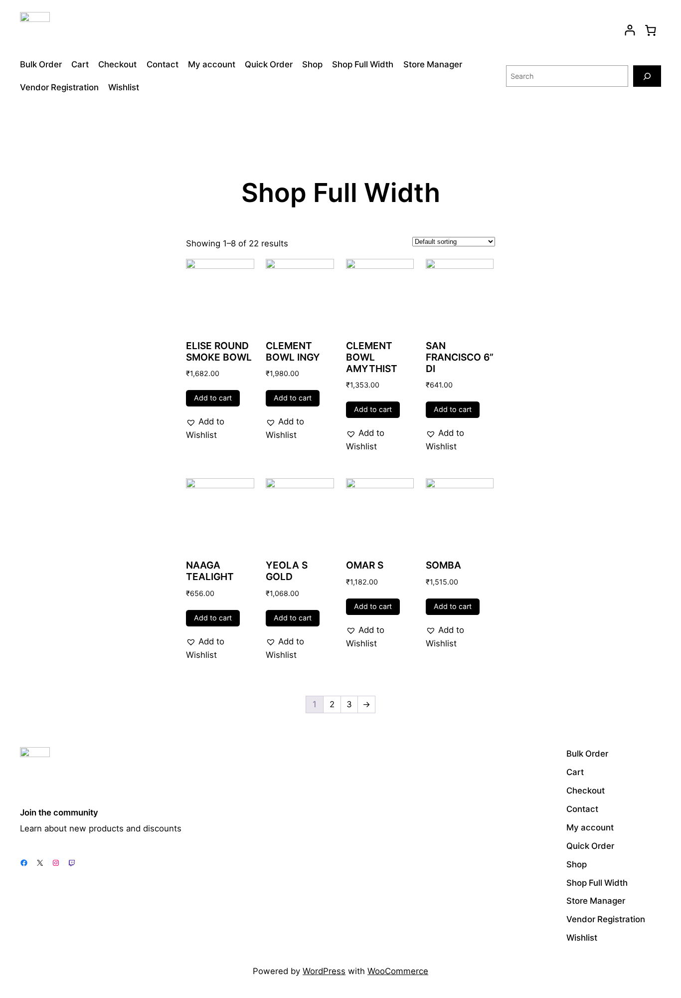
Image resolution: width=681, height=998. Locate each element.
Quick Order (269, 64)
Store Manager (432, 64)
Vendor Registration (59, 87)
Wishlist (123, 87)
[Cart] (650, 29)
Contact (162, 64)
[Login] (630, 30)
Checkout (117, 64)
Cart (80, 64)
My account (211, 64)
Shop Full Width (362, 64)
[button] (220, 428)
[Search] (647, 76)
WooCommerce (397, 971)
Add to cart (213, 398)
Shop (312, 64)
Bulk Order (41, 64)
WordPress (324, 971)
